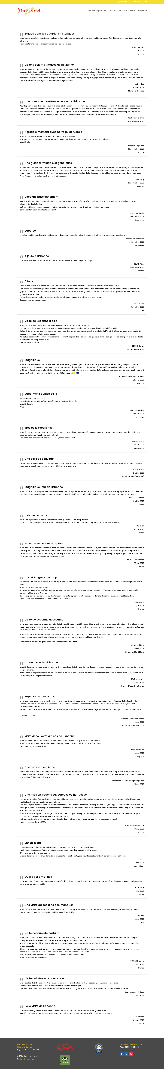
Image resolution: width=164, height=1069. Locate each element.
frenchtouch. (29, 1059)
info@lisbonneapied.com (131, 1044)
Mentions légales (140, 2)
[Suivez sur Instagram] (131, 1054)
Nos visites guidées (97, 11)
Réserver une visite (118, 11)
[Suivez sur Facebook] (122, 1054)
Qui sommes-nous (124, 2)
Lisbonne (142, 11)
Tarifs (132, 11)
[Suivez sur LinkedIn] (126, 1054)
